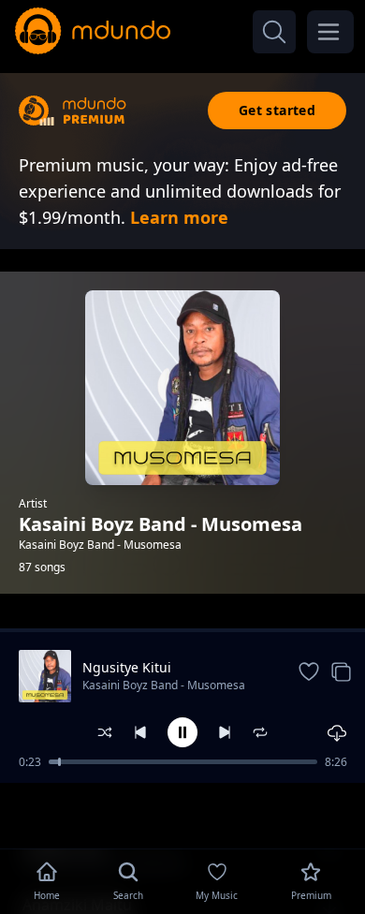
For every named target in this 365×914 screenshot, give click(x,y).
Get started (277, 110)
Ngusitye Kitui (126, 667)
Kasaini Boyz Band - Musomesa (163, 685)
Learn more (179, 217)
